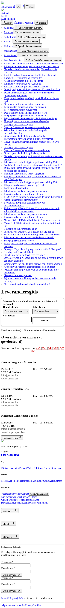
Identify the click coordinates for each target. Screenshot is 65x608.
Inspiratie (7, 511)
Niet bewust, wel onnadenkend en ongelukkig (27, 284)
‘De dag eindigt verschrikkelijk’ (19, 252)
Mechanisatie (10, 50)
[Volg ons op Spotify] (17, 455)
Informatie (7, 537)
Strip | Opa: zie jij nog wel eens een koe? (24, 255)
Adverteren (31, 497)
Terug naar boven (10, 438)
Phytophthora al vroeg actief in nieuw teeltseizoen (28, 138)
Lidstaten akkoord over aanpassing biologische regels (30, 75)
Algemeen (9, 27)
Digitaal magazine (10, 468)
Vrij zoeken (9, 315)
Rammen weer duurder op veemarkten (23, 78)
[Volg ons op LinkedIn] (5, 455)
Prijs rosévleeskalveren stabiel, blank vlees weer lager (30, 118)
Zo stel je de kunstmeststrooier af (20, 228)
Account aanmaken (39, 494)
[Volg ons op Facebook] (2, 455)
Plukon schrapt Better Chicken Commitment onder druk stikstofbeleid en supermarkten (31, 210)
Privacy (29, 605)
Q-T (61, 348)
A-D (38, 348)
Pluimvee (8, 46)
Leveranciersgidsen (17, 502)
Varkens (8, 41)
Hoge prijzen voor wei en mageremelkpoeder (26, 121)
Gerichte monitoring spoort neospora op (24, 104)
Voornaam (7, 562)
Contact (25, 493)
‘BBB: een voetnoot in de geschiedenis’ (24, 80)
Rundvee (8, 32)
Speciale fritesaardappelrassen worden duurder (27, 127)
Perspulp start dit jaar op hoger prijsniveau (25, 107)
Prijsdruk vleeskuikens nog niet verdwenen (25, 191)
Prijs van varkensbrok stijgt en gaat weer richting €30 (30, 162)
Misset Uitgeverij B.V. (12, 598)
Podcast (23, 468)
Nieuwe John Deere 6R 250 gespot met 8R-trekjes (29, 231)
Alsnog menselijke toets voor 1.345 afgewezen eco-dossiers (33, 63)
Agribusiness (55, 480)
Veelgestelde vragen (11, 493)
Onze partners (8, 499)
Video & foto (33, 468)
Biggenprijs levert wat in (16, 188)
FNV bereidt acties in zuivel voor (20, 109)
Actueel (5, 13)
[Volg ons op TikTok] (10, 455)
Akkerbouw (10, 37)
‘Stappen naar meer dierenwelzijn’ (21, 199)
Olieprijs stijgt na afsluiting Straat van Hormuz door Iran (32, 89)
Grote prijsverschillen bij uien (18, 124)
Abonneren (6, 7)
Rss (33, 499)
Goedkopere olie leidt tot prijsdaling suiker (25, 136)
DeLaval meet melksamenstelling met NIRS (26, 112)
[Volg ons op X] (7, 455)
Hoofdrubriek (10, 307)
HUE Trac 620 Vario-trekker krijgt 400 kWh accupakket (32, 234)
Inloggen (42, 23)
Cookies (37, 605)
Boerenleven (10, 55)
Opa (58, 468)
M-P (55, 348)
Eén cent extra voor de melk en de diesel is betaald (29, 237)
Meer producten (23, 499)
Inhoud (6, 524)
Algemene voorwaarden (13, 605)
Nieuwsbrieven (8, 497)
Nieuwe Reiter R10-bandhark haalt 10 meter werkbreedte (32, 220)
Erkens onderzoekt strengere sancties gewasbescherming (32, 66)
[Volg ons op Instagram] (12, 455)
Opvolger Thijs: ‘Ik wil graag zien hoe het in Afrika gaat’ (32, 249)
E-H (44, 348)
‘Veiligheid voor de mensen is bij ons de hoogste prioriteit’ (33, 165)
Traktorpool (26, 480)
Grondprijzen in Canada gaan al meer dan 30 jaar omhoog (33, 264)
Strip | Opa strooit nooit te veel (19, 240)
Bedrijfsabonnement (37, 502)
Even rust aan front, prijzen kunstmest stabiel (26, 86)
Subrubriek (38, 307)
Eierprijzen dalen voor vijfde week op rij (24, 194)
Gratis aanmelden (11, 575)
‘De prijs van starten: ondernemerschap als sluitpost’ (30, 266)
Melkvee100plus (40, 480)
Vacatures (21, 497)
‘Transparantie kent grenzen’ (18, 275)
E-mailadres (8, 568)
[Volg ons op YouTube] (15, 455)
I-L (50, 348)
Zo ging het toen (48, 468)
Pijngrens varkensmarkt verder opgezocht (24, 173)
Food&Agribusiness (14, 60)
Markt (4, 16)
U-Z (33, 351)
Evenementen (8, 18)
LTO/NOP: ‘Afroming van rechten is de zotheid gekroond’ (33, 197)
